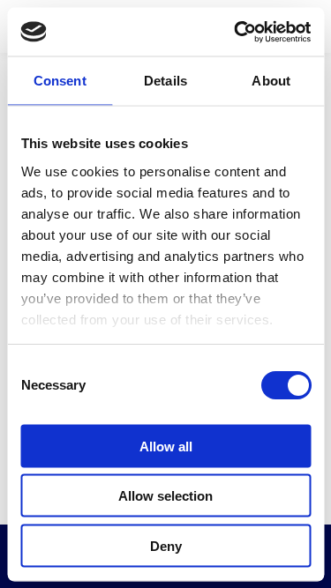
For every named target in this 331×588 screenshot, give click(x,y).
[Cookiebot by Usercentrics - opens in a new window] (236, 31)
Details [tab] (165, 80)
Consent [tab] (60, 80)
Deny (166, 545)
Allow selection (165, 495)
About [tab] (271, 80)
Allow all (165, 445)
